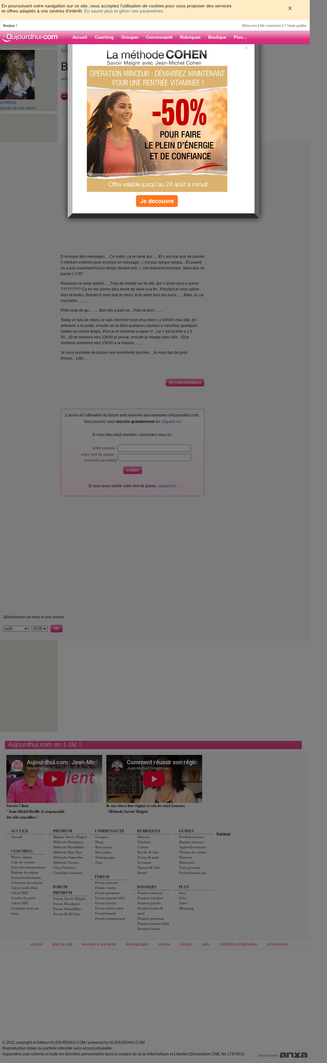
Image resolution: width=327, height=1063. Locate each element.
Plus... (240, 37)
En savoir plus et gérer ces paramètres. (124, 10)
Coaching (104, 37)
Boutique (217, 37)
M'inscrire (249, 26)
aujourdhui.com (31, 37)
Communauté (159, 37)
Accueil (79, 37)
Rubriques (190, 37)
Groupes (129, 37)
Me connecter (270, 26)
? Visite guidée (295, 26)
